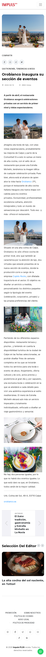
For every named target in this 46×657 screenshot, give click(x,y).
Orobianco (27, 181)
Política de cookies (23, 616)
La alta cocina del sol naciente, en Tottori (23, 582)
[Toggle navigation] (40, 4)
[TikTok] (19, 638)
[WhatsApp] (40, 651)
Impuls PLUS (19, 647)
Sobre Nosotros (32, 613)
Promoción (10, 613)
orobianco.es (10, 502)
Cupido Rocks (19, 276)
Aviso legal (23, 619)
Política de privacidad (23, 623)
